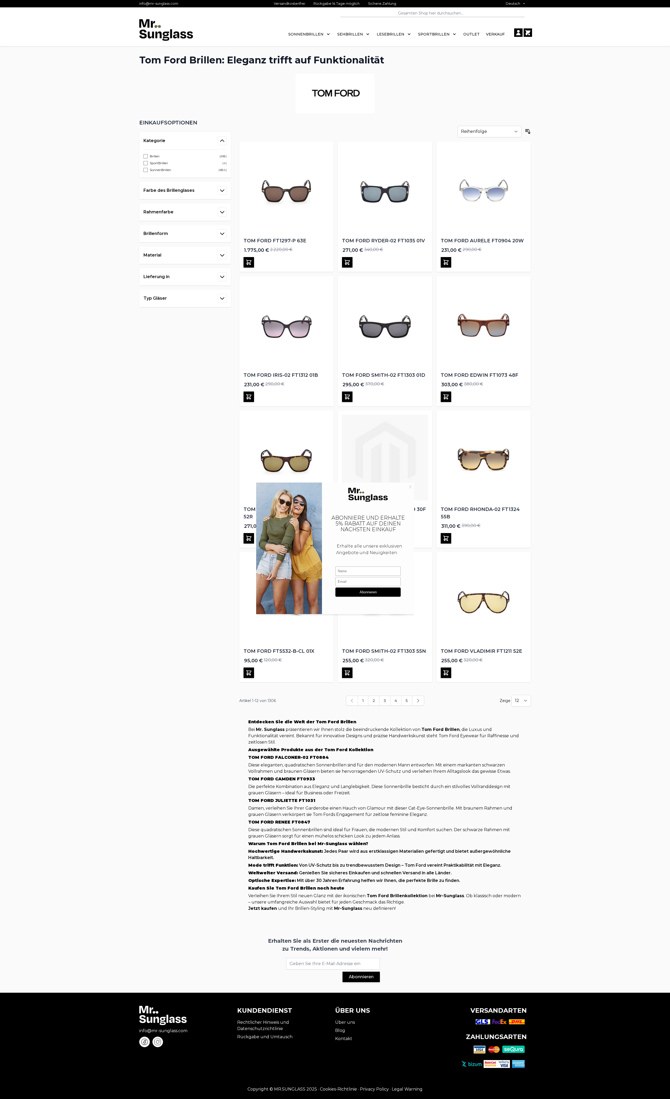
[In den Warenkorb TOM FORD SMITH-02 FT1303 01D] (347, 397)
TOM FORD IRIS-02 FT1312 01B (281, 375)
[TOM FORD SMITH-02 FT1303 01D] (385, 323)
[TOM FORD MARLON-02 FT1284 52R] (287, 458)
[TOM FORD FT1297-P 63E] (287, 189)
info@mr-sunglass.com (158, 3)
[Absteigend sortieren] (528, 131)
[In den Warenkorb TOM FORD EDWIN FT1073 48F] (446, 397)
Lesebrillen (390, 34)
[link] (352, 701)
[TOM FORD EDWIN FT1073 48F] (484, 323)
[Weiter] (418, 701)
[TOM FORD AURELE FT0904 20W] (484, 189)
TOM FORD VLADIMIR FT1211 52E (481, 651)
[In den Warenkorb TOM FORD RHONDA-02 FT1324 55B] (446, 538)
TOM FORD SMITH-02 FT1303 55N (384, 651)
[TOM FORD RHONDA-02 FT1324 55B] (484, 458)
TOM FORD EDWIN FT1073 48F (479, 375)
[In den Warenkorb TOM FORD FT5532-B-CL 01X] (249, 673)
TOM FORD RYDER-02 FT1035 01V (383, 241)
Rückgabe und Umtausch (264, 1036)
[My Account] (518, 32)
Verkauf (495, 34)
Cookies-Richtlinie (338, 1089)
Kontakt (343, 1038)
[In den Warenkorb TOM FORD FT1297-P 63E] (249, 262)
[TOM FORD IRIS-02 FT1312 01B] (287, 323)
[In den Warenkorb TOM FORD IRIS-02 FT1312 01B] (249, 397)
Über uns (345, 1022)
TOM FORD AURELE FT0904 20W (482, 241)
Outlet (471, 34)
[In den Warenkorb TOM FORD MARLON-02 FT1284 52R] (249, 538)
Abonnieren (361, 976)
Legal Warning (407, 1089)
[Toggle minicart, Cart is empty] (528, 32)
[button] (185, 122)
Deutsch (513, 3)
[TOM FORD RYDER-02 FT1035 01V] (385, 189)
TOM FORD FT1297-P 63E (275, 241)
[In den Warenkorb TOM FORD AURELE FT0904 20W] (446, 262)
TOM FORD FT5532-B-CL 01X (279, 651)
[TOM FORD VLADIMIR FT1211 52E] (484, 599)
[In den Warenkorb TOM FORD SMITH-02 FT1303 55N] (347, 673)
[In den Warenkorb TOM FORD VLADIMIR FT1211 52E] (446, 673)
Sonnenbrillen (306, 34)
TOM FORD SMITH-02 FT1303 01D (383, 375)
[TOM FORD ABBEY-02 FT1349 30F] (385, 458)
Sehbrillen (350, 34)
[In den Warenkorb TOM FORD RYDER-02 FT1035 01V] (347, 262)
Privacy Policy (374, 1089)
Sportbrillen (434, 34)
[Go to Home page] (166, 32)
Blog (340, 1030)
